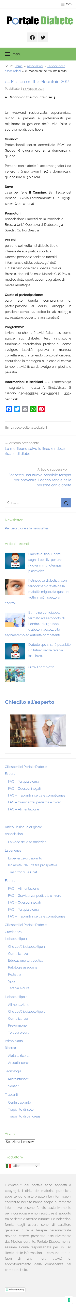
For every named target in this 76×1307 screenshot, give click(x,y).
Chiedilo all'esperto (29, 702)
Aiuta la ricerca (19, 1056)
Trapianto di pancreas (24, 1116)
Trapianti (11, 1095)
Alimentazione (18, 1005)
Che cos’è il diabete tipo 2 (26, 1011)
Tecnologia (13, 1071)
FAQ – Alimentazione (23, 809)
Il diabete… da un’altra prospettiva (32, 865)
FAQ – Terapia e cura (23, 781)
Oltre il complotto (41, 667)
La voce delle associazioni (29, 427)
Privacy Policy (16, 1289)
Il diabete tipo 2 (16, 997)
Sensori (13, 1086)
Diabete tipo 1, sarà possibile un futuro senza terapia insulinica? (49, 650)
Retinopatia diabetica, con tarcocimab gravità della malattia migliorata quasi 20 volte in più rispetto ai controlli (37, 592)
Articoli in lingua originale (23, 827)
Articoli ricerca (19, 1063)
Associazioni (14, 834)
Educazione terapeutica (26, 960)
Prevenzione (17, 1025)
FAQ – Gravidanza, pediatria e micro (34, 802)
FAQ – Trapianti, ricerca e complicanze (36, 795)
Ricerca (10, 1048)
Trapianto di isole (20, 1109)
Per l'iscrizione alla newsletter (26, 528)
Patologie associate (22, 967)
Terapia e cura (18, 988)
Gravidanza (13, 932)
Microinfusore (18, 1079)
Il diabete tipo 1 (16, 939)
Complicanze (18, 954)
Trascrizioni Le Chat (22, 872)
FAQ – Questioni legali (24, 788)
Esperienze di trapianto (25, 858)
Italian (15, 1166)
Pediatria (14, 974)
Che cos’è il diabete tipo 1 (26, 947)
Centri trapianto (19, 1102)
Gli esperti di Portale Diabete (26, 767)
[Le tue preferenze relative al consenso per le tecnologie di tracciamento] (69, 1300)
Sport (12, 981)
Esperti (10, 774)
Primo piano (14, 1041)
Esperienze (13, 850)
